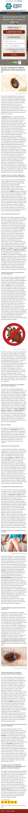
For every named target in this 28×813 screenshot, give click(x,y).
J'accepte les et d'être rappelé (14, 50)
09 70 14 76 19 (14, 32)
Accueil (3, 811)
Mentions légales (10, 811)
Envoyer (14, 55)
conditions (16, 49)
